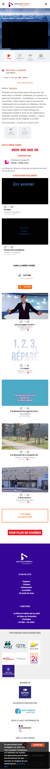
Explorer (12, 18)
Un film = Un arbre (27, 622)
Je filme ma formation (26, 616)
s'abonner (27, 287)
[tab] (9, 56)
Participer (26, 619)
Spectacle (13, 88)
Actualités (26, 590)
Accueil (5, 18)
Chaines (26, 584)
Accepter (37, 745)
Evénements (26, 587)
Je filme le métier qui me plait (26, 613)
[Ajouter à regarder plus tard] (6, 206)
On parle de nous (26, 593)
